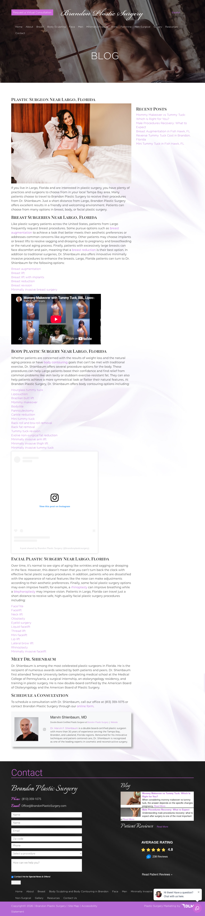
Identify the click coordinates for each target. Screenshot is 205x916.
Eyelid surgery (21, 622)
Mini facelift (19, 635)
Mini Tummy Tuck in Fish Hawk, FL (160, 143)
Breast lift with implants (27, 277)
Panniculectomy (22, 410)
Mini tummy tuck (23, 418)
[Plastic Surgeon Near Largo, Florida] (71, 143)
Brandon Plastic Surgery (44, 789)
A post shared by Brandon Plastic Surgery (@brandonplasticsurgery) (54, 548)
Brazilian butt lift (22, 398)
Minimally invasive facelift (28, 651)
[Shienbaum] (102, 13)
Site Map (73, 906)
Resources (171, 26)
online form (85, 706)
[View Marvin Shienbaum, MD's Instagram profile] (44, 729)
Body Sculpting (56, 26)
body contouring (56, 362)
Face (72, 26)
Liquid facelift (20, 626)
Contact (20, 33)
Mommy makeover (24, 402)
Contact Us (70, 898)
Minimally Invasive (97, 26)
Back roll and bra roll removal (31, 422)
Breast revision (21, 285)
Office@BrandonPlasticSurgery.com (43, 805)
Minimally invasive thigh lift (29, 443)
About (29, 26)
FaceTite (17, 606)
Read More (159, 806)
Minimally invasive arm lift (28, 439)
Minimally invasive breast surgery (34, 289)
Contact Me (19, 876)
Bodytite (17, 406)
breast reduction (84, 250)
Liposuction (19, 394)
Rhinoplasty (19, 647)
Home (18, 26)
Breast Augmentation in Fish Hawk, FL (163, 131)
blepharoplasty (24, 591)
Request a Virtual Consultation (32, 12)
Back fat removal (23, 426)
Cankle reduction (23, 414)
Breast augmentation (26, 268)
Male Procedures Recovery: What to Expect (165, 809)
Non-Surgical (142, 26)
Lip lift (15, 639)
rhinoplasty (79, 587)
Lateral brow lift (22, 643)
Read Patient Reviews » (157, 874)
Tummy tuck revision (25, 431)
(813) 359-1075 (31, 799)
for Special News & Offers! (32, 876)
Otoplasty (18, 618)
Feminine (126, 26)
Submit (16, 882)
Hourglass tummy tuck (27, 389)
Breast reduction (23, 281)
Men (80, 26)
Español (176, 12)
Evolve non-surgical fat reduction (34, 435)
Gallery (158, 26)
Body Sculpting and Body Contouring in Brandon (78, 891)
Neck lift (17, 614)
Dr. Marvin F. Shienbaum (64, 728)
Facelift (16, 610)
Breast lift (18, 272)
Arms (114, 26)
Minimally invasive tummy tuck (32, 447)
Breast (40, 26)
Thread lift (18, 630)
